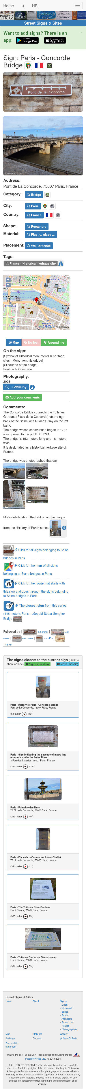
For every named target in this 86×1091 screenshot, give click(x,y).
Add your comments (24, 397)
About (36, 1001)
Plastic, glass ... (42, 234)
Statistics (37, 1033)
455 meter (42, 631)
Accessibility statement (12, 1044)
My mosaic (67, 1008)
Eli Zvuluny (17, 387)
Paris (34, 206)
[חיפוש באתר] (23, 5)
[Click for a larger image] (43, 92)
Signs (63, 1001)
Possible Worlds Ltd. (35, 1058)
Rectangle (38, 226)
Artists (65, 1015)
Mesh (64, 1004)
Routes (65, 1025)
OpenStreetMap (46, 327)
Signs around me (38, 664)
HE (34, 5)
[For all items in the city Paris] (28, 64)
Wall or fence (40, 245)
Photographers (69, 1029)
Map (15, 342)
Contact (37, 1038)
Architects (67, 1018)
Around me (67, 1022)
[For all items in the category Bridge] (49, 64)
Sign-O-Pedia (69, 1038)
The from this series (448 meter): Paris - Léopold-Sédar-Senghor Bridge (34, 612)
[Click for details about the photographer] (32, 387)
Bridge (35, 194)
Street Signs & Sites (43, 23)
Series (65, 1011)
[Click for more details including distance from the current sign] (64, 527)
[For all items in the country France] (39, 64)
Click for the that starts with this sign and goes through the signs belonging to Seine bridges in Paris (35, 589)
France (35, 215)
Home (8, 5)
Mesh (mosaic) (69, 664)
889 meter (27, 638)
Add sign (10, 1038)
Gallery (64, 1033)
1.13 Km (48, 638)
